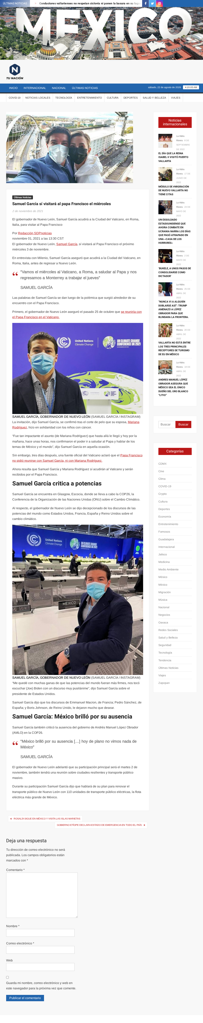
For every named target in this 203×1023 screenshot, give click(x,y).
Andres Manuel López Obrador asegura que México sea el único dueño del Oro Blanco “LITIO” (173, 387)
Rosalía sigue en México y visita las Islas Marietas (47, 818)
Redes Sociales (168, 630)
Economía (164, 516)
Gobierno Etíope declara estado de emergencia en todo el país (99, 825)
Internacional (35, 87)
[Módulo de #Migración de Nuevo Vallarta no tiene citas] (165, 173)
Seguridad (164, 645)
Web (9, 960)
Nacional (59, 87)
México (162, 584)
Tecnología (63, 97)
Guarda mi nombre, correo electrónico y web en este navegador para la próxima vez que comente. (41, 985)
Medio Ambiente (168, 569)
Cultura (113, 97)
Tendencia (164, 660)
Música (162, 599)
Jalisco (162, 554)
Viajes (175, 97)
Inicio (13, 87)
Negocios (164, 614)
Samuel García (66, 244)
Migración (164, 592)
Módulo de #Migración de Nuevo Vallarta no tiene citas (173, 190)
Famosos (164, 531)
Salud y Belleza (154, 97)
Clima (162, 478)
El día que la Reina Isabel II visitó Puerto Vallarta (173, 157)
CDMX (162, 463)
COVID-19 (14, 97)
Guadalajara (166, 539)
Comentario (15, 870)
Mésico (162, 577)
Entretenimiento (89, 97)
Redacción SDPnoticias (35, 233)
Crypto (162, 493)
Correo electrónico (20, 943)
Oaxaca (163, 622)
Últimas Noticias (85, 87)
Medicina (164, 561)
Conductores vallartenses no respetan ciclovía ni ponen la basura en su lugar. (73, 3)
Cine (161, 471)
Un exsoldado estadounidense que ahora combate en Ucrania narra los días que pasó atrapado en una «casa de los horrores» (174, 231)
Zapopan (164, 682)
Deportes (131, 97)
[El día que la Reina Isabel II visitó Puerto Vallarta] (165, 140)
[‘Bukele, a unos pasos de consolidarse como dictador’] (165, 255)
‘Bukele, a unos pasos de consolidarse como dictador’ (174, 272)
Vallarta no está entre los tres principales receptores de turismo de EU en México (174, 348)
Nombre (12, 926)
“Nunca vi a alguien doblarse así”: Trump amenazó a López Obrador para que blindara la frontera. (173, 309)
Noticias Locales (37, 97)
